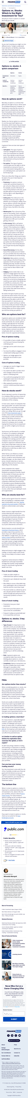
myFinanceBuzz (6, 1059)
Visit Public (11, 860)
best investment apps (14, 413)
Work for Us (17, 1048)
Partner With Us (6, 1056)
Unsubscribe (19, 1092)
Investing (4, 8)
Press (15, 1044)
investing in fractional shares (10, 530)
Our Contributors (6, 1052)
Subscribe (16, 1056)
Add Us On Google (9, 40)
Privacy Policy (18, 1086)
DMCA (14, 1092)
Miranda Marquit (10, 876)
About (3, 1044)
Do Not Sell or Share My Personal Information (14, 1089)
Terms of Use (9, 1092)
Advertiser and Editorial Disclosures (11, 6)
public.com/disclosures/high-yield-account (11, 1063)
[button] (3, 2)
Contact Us (17, 1052)
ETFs (3, 729)
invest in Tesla (6, 537)
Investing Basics (12, 8)
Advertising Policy (10, 1086)
